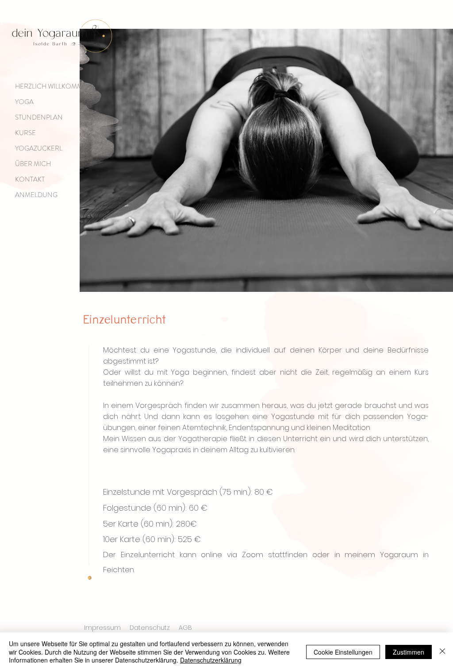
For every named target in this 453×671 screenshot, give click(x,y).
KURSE (25, 133)
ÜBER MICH (33, 164)
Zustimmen (408, 652)
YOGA (24, 102)
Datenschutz (150, 627)
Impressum (102, 627)
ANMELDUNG (36, 195)
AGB (185, 627)
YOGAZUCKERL (38, 148)
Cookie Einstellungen (343, 652)
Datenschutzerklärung (211, 659)
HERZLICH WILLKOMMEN (53, 86)
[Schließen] (442, 652)
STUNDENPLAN (39, 117)
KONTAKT (30, 179)
